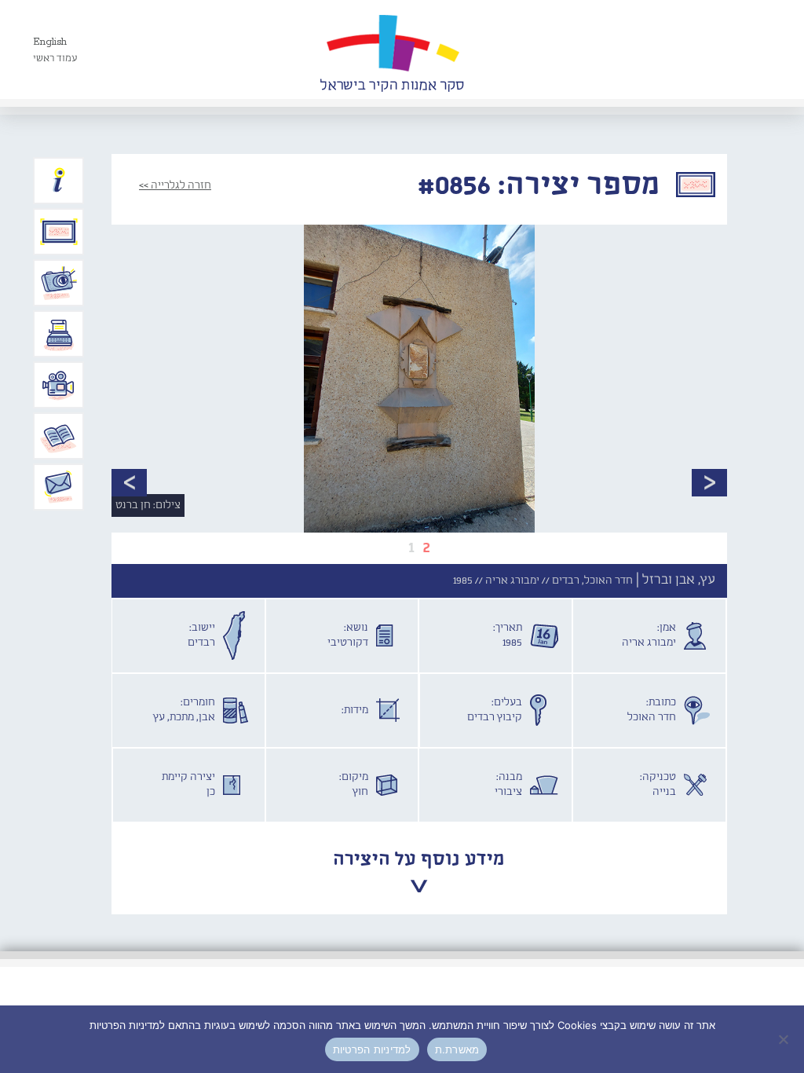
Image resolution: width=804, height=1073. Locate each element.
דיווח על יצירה (58, 283)
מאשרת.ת (457, 1049)
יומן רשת (58, 334)
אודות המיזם (58, 181)
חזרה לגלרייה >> (175, 185)
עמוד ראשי (55, 58)
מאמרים (58, 436)
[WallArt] (392, 49)
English (50, 42)
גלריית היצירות (58, 232)
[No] (784, 1039)
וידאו (58, 385)
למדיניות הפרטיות (372, 1049)
